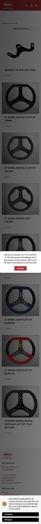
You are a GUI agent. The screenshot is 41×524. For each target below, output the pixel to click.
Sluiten (20, 268)
